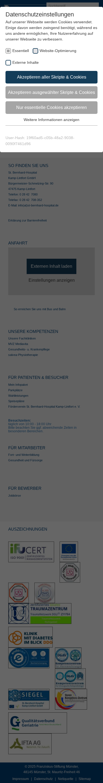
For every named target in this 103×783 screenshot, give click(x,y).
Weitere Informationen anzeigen (51, 119)
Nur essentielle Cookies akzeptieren (51, 107)
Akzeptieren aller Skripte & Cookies (51, 77)
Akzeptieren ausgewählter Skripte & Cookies (51, 92)
